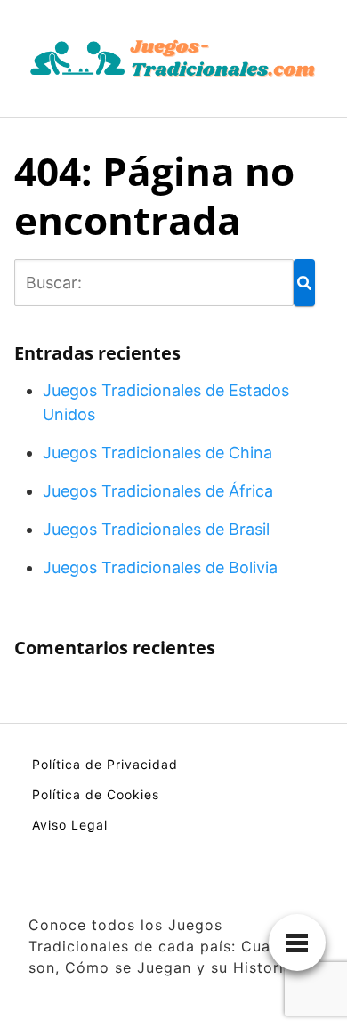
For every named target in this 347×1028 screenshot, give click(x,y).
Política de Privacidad (105, 764)
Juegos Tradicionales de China (157, 452)
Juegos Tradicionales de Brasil (156, 529)
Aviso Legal (70, 824)
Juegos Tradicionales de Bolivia (160, 567)
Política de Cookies (95, 794)
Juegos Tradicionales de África (158, 491)
